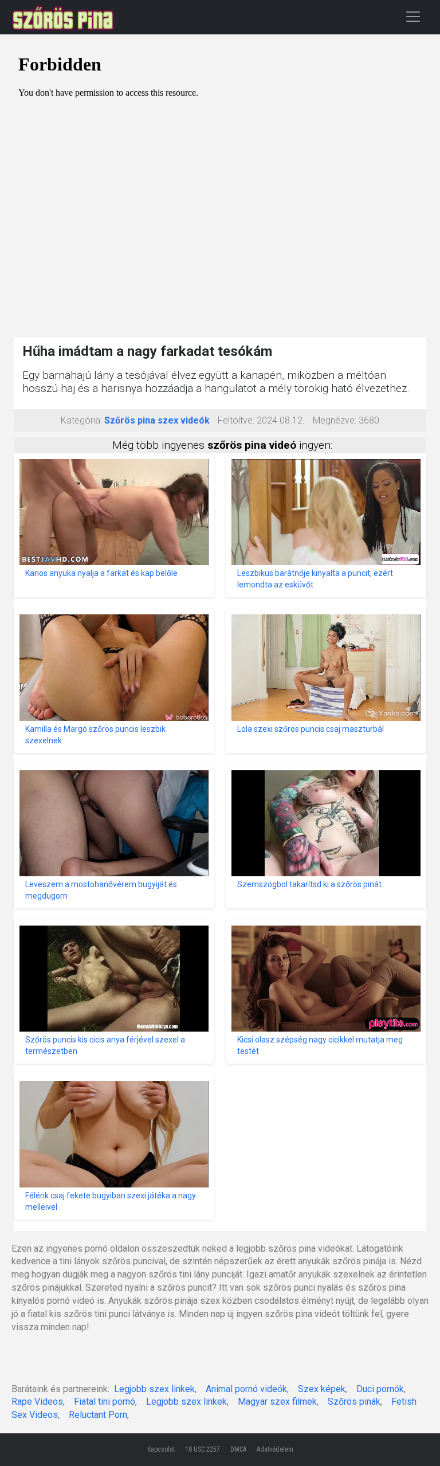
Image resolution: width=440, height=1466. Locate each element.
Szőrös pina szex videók (157, 420)
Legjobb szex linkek (154, 1388)
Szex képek (321, 1388)
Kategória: (81, 420)
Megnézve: (334, 420)
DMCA (238, 1449)
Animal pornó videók (246, 1388)
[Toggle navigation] (413, 16)
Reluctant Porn (98, 1414)
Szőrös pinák (354, 1401)
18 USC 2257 (202, 1449)
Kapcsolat (161, 1449)
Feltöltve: (236, 420)
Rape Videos (37, 1401)
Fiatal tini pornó (104, 1401)
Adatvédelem (275, 1449)
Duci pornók (380, 1388)
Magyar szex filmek (277, 1401)
